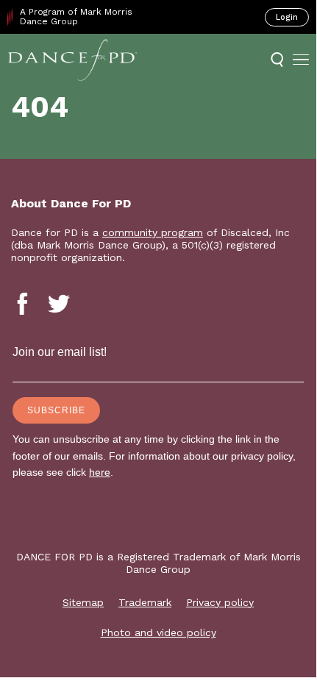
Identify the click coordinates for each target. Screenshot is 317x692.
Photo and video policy (158, 632)
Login (287, 17)
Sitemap (83, 602)
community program (152, 232)
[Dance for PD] (72, 60)
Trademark (144, 602)
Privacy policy (220, 602)
